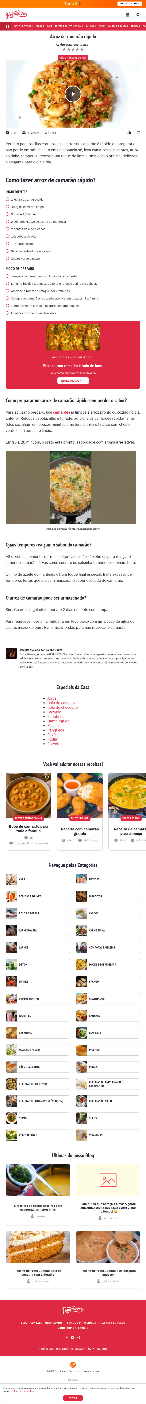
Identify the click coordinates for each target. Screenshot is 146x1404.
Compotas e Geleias (102, 947)
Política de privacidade (23, 1390)
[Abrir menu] (127, 15)
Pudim (52, 739)
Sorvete (53, 743)
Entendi (73, 1398)
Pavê (51, 734)
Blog (24, 1323)
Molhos (94, 1050)
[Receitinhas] (17, 14)
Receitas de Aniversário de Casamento (107, 1084)
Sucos (93, 1118)
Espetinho (55, 716)
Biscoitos (95, 896)
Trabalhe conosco (112, 1323)
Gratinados (97, 999)
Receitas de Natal (101, 1101)
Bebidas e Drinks (30, 896)
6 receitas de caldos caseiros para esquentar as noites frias (38, 1207)
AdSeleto (100, 1348)
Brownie (54, 711)
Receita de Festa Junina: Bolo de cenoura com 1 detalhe (37, 1272)
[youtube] (72, 1337)
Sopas (102, 26)
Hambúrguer (58, 720)
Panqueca (55, 729)
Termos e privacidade (80, 1323)
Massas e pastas (118, 26)
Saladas (91, 26)
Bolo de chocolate (62, 707)
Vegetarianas (28, 1135)
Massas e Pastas (29, 1050)
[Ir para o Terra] (73, 4)
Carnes (40, 26)
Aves (49, 26)
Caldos (93, 913)
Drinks (23, 982)
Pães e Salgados (29, 1067)
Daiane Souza (53, 650)
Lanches (94, 1016)
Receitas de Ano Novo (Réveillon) (41, 1101)
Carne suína (97, 930)
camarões (61, 412)
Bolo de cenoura (61, 702)
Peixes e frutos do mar (69, 26)
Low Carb (95, 1033)
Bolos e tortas (23, 26)
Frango (94, 982)
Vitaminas (96, 1135)
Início (63, 57)
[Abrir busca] (138, 15)
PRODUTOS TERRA (130, 3)
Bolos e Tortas (29, 913)
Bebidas (135, 26)
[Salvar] (47, 777)
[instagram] (78, 1337)
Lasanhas (25, 1033)
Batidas (94, 879)
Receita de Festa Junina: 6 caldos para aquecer (108, 1272)
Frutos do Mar (77, 57)
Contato (36, 1323)
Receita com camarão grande (80, 831)
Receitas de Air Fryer (33, 1084)
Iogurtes (25, 1016)
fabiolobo (73, 1379)
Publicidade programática (57, 1348)
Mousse (53, 725)
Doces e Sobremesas (102, 965)
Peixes (93, 1067)
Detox (23, 965)
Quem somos (54, 1323)
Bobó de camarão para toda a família (28, 828)
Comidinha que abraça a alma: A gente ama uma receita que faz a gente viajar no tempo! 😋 (108, 1207)
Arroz (51, 698)
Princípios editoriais (73, 1328)
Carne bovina (28, 930)
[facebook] (67, 1337)
